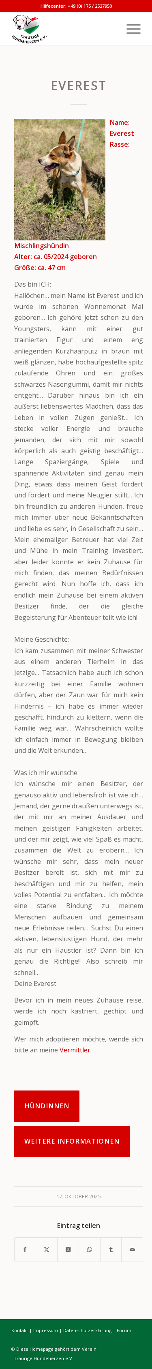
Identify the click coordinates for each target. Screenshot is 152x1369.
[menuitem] (129, 29)
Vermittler (75, 1049)
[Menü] (129, 29)
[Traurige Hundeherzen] (63, 29)
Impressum (45, 1330)
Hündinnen (46, 1105)
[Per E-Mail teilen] (132, 1249)
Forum (124, 1330)
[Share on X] (68, 1249)
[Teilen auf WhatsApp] (89, 1249)
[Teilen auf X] (46, 1249)
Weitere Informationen (72, 1141)
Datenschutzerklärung (87, 1330)
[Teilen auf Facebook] (25, 1249)
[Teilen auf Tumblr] (111, 1249)
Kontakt (19, 1330)
